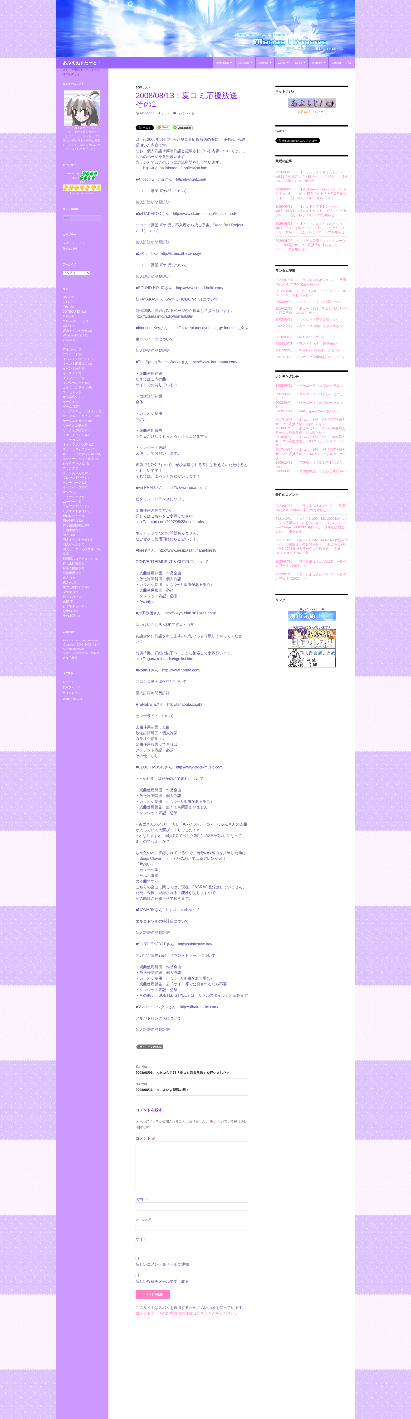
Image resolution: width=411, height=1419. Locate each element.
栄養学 (67, 592)
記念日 (67, 611)
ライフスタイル (73, 506)
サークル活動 (72, 425)
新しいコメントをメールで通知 (162, 1264)
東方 (66, 577)
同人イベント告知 (75, 539)
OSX (66, 326)
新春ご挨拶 (70, 568)
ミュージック (72, 497)
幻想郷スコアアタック (78, 558)
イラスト (69, 373)
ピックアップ (72, 463)
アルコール (70, 349)
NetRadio (243, 62)
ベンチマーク (72, 482)
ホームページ (72, 487)
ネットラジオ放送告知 (78, 454)
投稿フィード (71, 687)
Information (222, 62)
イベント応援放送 (75, 363)
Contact (336, 62)
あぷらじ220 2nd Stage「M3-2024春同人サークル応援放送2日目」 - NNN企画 (310, 527)
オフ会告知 (70, 397)
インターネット (73, 382)
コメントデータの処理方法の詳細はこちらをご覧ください (185, 1313)
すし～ (165, 113)
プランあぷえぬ (73, 473)
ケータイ (69, 401)
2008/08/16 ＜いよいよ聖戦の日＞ (162, 1087)
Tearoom (317, 62)
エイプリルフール (75, 387)
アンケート (70, 354)
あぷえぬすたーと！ (82, 62)
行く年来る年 (72, 606)
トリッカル (70, 440)
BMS (66, 297)
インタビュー (72, 378)
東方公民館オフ (73, 587)
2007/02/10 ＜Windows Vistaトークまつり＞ (309, 350)
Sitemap (263, 62)
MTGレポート (72, 321)
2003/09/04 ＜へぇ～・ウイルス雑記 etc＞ (308, 302)
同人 (66, 535)
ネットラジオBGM (150, 1046)
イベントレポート (75, 359)
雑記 (65, 248)
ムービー (69, 501)
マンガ (67, 492)
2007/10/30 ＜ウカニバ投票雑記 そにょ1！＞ (310, 357)
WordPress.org (72, 698)
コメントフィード (74, 693)
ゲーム (67, 406)
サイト (141, 1239)
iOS (65, 307)
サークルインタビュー (78, 416)
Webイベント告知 (75, 330)
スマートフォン (73, 435)
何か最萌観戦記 (73, 525)
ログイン (68, 681)
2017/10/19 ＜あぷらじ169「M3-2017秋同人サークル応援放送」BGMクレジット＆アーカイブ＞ (310, 454)
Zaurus (67, 340)
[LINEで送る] (182, 127)
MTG (66, 316)
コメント (146, 1138)
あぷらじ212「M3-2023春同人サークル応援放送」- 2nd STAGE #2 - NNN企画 (310, 548)
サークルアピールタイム (80, 411)
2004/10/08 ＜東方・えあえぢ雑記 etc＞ (306, 343)
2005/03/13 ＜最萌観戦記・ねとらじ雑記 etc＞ (311, 471)
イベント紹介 (72, 368)
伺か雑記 (69, 520)
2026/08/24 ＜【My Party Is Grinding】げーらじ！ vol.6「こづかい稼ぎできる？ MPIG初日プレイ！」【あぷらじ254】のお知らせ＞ (311, 193)
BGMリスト (143, 87)
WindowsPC (71, 335)
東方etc (68, 582)
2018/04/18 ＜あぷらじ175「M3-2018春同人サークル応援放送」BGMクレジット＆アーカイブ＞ (310, 441)
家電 (66, 554)
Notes (298, 62)
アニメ (67, 345)
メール (144, 1219)
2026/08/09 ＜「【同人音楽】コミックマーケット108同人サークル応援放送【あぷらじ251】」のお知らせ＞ (310, 245)
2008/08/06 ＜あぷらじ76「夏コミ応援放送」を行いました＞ (183, 1069)
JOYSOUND (71, 311)
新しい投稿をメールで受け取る (162, 1281)
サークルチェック (75, 421)
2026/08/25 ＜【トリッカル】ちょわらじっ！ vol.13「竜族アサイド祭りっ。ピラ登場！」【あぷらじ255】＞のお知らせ (311, 176)
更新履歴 (69, 573)
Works (281, 62)
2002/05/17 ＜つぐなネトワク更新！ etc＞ (308, 319)
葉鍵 (66, 601)
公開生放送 (70, 530)
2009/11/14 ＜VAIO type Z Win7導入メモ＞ (308, 411)
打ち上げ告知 (72, 563)
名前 (142, 1199)
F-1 (65, 302)
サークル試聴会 (73, 430)
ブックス (69, 468)
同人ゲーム (70, 544)
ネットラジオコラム (77, 449)
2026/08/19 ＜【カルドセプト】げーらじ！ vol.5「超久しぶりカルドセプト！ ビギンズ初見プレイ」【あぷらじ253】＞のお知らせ (311, 210)
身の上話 (69, 615)
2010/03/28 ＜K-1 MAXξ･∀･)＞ (300, 337)
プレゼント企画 (73, 478)
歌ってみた (70, 596)
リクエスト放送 (73, 511)
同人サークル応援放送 (78, 549)
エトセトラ (70, 392)
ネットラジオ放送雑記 (78, 459)
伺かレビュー (72, 516)
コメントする (185, 113)
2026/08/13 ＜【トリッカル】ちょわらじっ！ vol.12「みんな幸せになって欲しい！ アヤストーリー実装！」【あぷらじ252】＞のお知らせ (310, 228)
